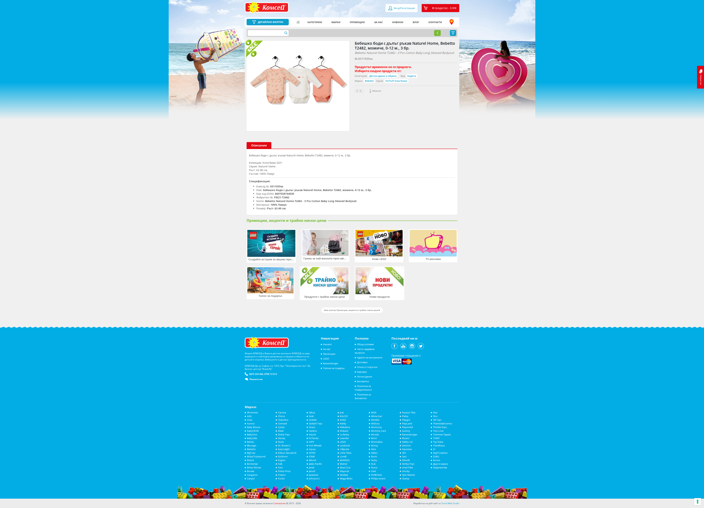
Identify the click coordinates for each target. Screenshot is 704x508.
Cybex (281, 427)
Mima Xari (376, 416)
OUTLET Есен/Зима (396, 80)
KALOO (344, 416)
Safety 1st (407, 441)
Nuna (374, 467)
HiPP (311, 441)
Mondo (375, 434)
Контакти (435, 22)
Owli (373, 471)
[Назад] (437, 33)
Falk (280, 463)
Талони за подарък (334, 368)
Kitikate (344, 430)
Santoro (406, 445)
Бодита (411, 76)
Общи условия (365, 344)
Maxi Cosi (345, 467)
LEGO (326, 358)
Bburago (251, 445)
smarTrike (407, 467)
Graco (312, 427)
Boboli (250, 460)
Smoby (406, 471)
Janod (312, 471)
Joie (342, 412)
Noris (374, 456)
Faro (280, 467)
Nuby (374, 460)
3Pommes (252, 412)
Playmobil (407, 427)
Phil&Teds (376, 474)
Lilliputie (344, 449)
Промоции (357, 22)
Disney (281, 438)
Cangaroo (252, 474)
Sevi (404, 456)
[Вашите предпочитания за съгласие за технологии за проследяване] (697, 501)
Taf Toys (437, 419)
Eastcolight (284, 449)
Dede (281, 430)
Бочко (436, 460)
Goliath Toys (315, 423)
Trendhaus (439, 445)
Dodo (281, 441)
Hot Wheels (315, 445)
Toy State (438, 441)
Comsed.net (279, 503)
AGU (249, 416)
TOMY (436, 438)
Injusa (312, 449)
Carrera (282, 412)
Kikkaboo (345, 427)
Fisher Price (284, 471)
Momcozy (376, 427)
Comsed (282, 423)
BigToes (251, 452)
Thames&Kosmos (442, 423)
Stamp (405, 478)
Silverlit (406, 460)
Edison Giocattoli (287, 452)
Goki (311, 416)
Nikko (374, 452)
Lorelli (343, 456)
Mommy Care (378, 430)
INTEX (312, 452)
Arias (249, 419)
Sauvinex (407, 449)
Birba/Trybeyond (256, 456)
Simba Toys (408, 463)
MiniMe (375, 419)
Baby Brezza (253, 427)
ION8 (312, 456)
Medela (344, 474)
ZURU (436, 456)
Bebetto (369, 80)
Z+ (434, 449)
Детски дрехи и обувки (383, 76)
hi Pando (314, 438)
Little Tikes (345, 452)
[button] (440, 8)
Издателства (440, 467)
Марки (335, 22)
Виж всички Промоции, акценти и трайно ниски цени (351, 310)
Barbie (250, 441)
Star (435, 412)
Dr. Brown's (284, 445)
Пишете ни (256, 379)
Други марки (440, 463)
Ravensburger (330, 363)
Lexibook (345, 445)
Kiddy (343, 423)
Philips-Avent (378, 478)
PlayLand (407, 423)
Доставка (362, 362)
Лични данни (364, 376)
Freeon (282, 474)
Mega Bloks (346, 478)
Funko (281, 478)
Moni (374, 438)
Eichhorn (283, 456)
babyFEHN (253, 430)
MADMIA (345, 460)
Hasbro (313, 430)
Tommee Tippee (442, 434)
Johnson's (314, 478)
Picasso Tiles (408, 412)
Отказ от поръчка (367, 367)
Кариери (362, 371)
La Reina (344, 434)
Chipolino (283, 419)
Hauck (312, 434)
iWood (312, 460)
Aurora (250, 423)
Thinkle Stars (440, 427)
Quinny (406, 430)
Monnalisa (376, 441)
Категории (314, 22)
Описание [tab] (259, 145)
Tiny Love (438, 430)
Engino (281, 460)
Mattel (343, 463)
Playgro (406, 419)
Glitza (312, 412)
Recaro (406, 438)
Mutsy (374, 445)
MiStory (375, 423)
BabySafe (252, 438)
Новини (397, 22)
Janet (311, 467)
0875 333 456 (256, 374)
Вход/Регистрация (404, 8)
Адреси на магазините (452, 22)
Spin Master (408, 474)
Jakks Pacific (315, 463)
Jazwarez (313, 474)
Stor (435, 416)
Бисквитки (363, 381)
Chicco (281, 416)
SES (404, 452)
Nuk (373, 463)
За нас (378, 22)
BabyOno (252, 434)
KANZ (343, 419)
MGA (373, 412)
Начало (298, 22)
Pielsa (405, 416)
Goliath (313, 419)
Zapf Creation (440, 452)
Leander (344, 438)
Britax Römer (254, 467)
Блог (416, 22)
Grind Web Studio (450, 503)
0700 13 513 (270, 374)
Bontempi (252, 463)
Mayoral (344, 471)
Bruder (250, 471)
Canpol (251, 478)
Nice (373, 449)
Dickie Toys (284, 434)
